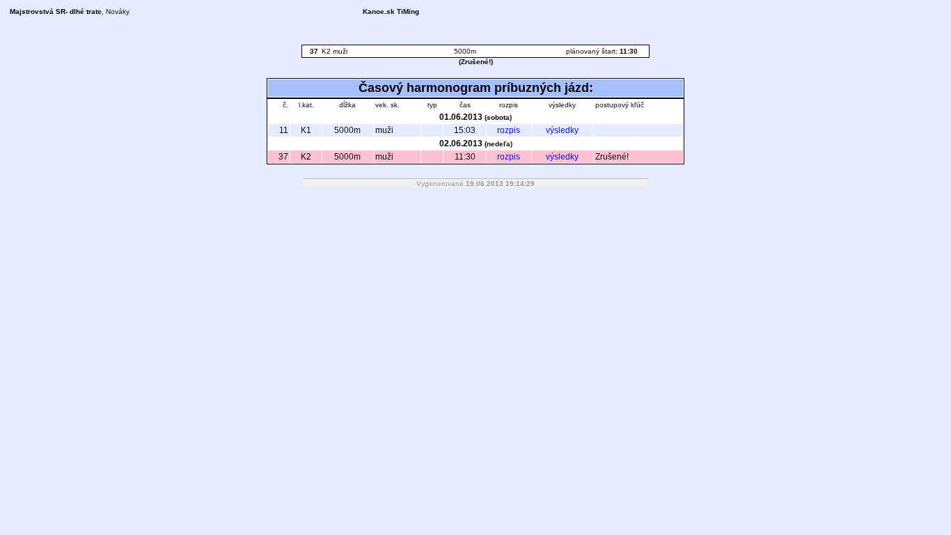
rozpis (508, 130)
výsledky (562, 130)
